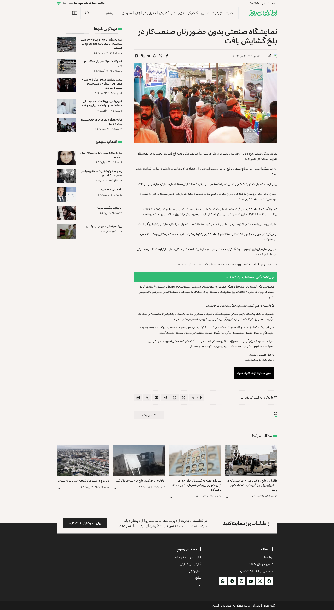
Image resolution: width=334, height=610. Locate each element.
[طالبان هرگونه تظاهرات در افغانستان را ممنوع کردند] (66, 125)
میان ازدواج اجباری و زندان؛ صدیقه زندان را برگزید (101, 154)
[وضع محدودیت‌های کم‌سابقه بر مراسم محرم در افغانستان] (66, 176)
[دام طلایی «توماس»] (66, 194)
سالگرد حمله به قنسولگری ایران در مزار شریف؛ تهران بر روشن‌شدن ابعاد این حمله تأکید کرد (196, 485)
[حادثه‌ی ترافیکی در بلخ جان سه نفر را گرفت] (139, 460)
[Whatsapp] (223, 581)
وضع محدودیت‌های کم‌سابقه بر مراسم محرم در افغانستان (101, 173)
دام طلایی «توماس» (111, 189)
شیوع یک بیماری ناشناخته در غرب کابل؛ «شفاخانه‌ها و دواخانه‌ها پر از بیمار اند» (102, 103)
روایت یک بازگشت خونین (109, 207)
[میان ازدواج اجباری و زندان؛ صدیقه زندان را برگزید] (66, 158)
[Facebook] (269, 581)
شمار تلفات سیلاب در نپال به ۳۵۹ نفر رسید (103, 63)
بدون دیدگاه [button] (147, 415)
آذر (269, 56)
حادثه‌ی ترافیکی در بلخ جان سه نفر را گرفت (140, 480)
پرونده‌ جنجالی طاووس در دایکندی (104, 226)
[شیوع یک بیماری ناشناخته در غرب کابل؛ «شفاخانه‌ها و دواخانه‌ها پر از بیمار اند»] (66, 106)
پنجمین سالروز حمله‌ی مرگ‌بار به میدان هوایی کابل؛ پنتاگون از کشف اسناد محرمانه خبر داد (102, 83)
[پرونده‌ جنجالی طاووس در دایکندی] (66, 231)
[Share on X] (161, 56)
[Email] (156, 397)
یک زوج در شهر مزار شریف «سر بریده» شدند (83, 480)
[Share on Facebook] (167, 56)
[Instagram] (241, 581)
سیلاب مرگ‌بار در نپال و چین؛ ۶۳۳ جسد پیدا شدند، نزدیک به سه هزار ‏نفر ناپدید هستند (101, 43)
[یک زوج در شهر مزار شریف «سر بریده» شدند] (83, 460)
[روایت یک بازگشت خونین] (66, 213)
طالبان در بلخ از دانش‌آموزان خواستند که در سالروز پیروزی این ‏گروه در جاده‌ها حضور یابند (252, 485)
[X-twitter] (260, 581)
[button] (87, 13)
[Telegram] (232, 581)
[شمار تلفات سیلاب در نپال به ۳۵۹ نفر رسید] (66, 66)
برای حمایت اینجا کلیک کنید (254, 373)
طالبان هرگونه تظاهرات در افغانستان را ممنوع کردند (101, 121)
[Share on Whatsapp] (155, 56)
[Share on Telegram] (149, 56)
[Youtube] (251, 581)
